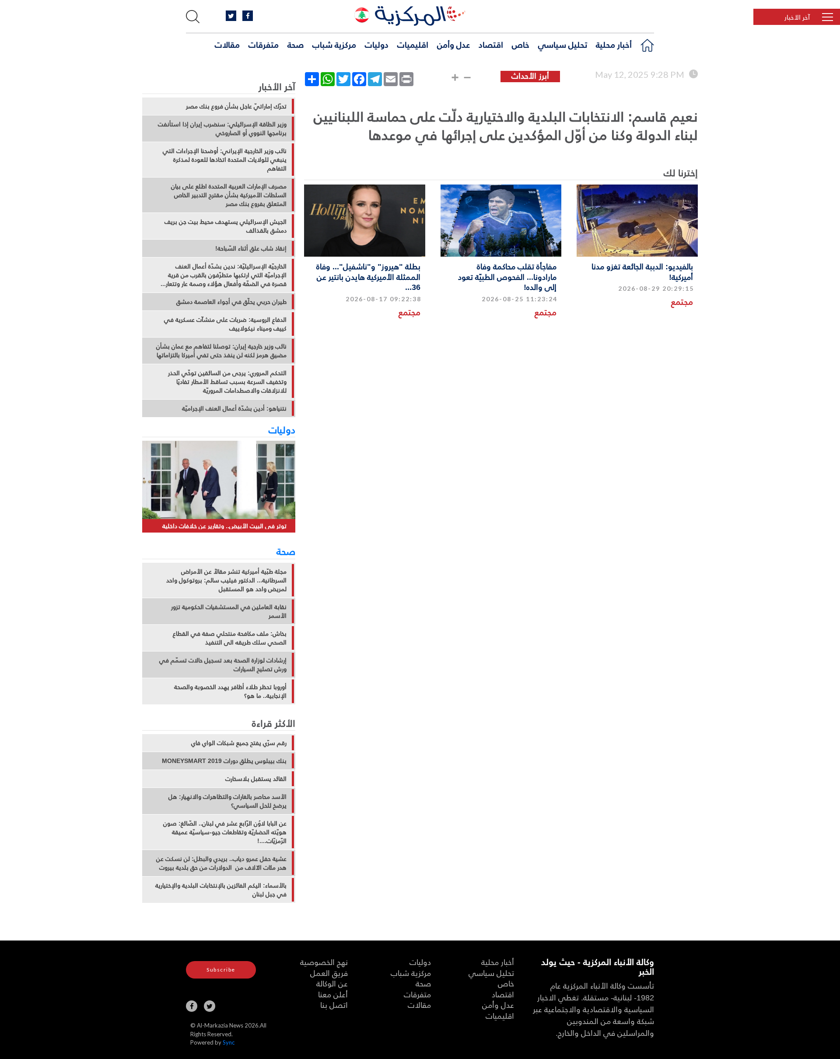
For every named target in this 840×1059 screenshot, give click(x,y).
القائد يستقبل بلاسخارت (256, 778)
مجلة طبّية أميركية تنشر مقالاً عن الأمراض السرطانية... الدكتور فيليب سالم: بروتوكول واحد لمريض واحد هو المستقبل (226, 580)
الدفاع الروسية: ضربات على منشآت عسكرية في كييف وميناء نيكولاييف (225, 324)
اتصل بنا (334, 1004)
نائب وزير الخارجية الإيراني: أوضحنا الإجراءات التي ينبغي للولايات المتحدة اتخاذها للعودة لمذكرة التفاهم (225, 159)
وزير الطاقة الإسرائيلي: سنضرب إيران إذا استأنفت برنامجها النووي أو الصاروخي (222, 128)
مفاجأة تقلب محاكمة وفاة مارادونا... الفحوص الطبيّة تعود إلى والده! (507, 276)
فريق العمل (329, 972)
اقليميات (412, 44)
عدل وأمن (453, 44)
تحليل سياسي (562, 44)
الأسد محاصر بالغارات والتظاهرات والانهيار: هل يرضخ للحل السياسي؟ (227, 801)
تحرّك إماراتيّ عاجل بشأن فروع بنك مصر (236, 106)
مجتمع (682, 301)
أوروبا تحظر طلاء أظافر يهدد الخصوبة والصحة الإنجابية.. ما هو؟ (230, 691)
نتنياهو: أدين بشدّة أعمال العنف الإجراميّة (234, 408)
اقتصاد (491, 44)
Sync (228, 1042)
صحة (295, 44)
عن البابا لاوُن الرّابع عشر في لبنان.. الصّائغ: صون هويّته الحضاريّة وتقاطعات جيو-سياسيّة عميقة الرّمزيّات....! (225, 832)
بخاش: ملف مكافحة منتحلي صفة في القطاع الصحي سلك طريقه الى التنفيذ (230, 638)
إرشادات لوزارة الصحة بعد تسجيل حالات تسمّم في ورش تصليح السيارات (223, 664)
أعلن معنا (333, 994)
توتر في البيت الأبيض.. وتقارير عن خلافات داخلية (224, 526)
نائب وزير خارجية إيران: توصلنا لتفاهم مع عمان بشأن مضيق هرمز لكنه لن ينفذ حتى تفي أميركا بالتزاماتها (221, 350)
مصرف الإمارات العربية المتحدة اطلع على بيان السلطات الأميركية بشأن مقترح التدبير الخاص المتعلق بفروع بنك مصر (229, 195)
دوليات (376, 44)
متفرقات (263, 44)
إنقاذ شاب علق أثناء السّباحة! (251, 248)
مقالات (227, 44)
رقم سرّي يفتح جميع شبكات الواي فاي (239, 743)
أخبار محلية (614, 44)
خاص (520, 44)
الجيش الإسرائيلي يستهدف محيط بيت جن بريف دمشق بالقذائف (225, 226)
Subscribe (220, 969)
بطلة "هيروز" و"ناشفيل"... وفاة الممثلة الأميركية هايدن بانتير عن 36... (368, 276)
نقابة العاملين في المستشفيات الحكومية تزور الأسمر (229, 611)
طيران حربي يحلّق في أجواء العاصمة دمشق (231, 301)
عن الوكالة (332, 983)
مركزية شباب (334, 44)
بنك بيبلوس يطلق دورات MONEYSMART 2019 (224, 760)
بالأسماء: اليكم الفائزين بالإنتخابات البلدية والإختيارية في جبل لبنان (221, 890)
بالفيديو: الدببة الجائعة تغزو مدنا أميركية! (642, 271)
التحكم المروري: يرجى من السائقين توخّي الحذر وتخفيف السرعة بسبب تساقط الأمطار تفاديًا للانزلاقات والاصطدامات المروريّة (227, 382)
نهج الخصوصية (324, 961)
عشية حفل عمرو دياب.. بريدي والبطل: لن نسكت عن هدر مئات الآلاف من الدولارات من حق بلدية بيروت (221, 863)
